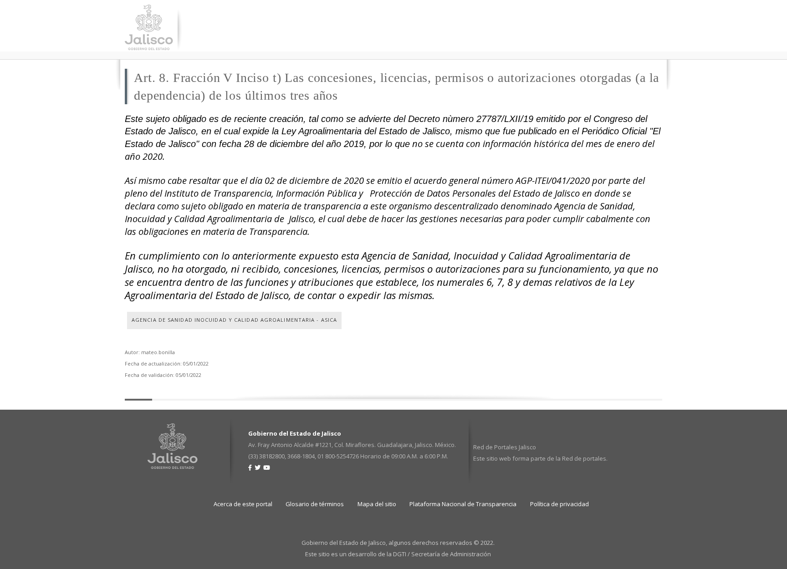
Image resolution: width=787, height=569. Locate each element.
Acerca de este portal (243, 504)
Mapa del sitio (377, 504)
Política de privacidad (559, 504)
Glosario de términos (315, 504)
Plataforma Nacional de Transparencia (462, 504)
